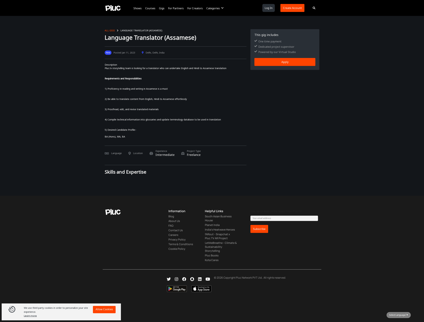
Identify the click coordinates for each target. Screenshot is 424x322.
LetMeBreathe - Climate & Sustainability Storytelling (221, 247)
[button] (138, 8)
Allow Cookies (104, 309)
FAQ (170, 225)
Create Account (292, 8)
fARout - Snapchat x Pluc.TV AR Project (217, 236)
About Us (174, 221)
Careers (173, 235)
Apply (285, 62)
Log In (268, 8)
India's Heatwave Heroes (220, 229)
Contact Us (175, 230)
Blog (171, 216)
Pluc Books (211, 255)
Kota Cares (211, 260)
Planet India (212, 225)
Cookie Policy (176, 249)
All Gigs (110, 30)
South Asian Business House (218, 218)
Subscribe (259, 229)
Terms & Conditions (180, 244)
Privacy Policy (177, 239)
